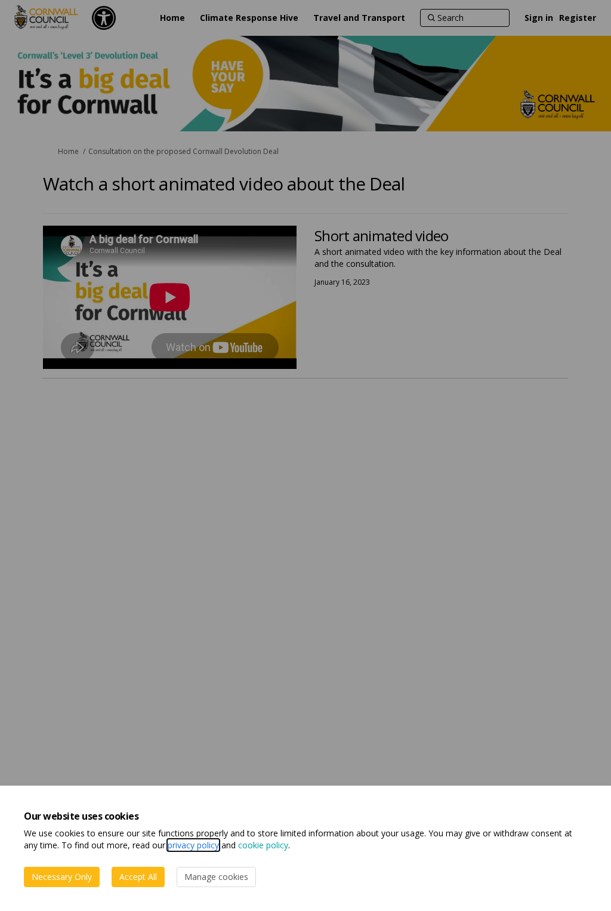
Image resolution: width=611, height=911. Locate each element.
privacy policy (193, 845)
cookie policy (263, 845)
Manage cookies (216, 876)
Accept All (138, 876)
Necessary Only (62, 876)
